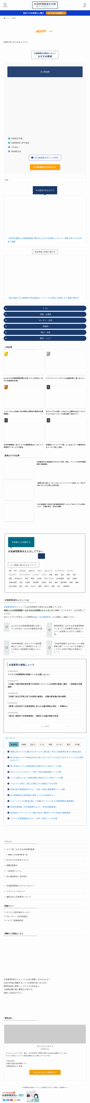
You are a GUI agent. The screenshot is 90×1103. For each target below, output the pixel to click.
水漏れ (75, 578)
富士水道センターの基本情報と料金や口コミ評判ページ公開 (35, 766)
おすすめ (22, 571)
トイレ (44, 574)
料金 (26, 578)
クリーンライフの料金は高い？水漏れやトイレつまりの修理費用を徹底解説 (42, 801)
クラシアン (13, 574)
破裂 (76, 582)
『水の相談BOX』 (44, 617)
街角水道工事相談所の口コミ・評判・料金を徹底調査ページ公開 (37, 789)
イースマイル (59, 571)
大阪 (74, 574)
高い (59, 586)
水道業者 (36, 582)
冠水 (62, 574)
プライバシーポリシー (15, 891)
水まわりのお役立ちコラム (17, 859)
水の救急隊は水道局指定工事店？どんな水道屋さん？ (32, 795)
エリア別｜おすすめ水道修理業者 (20, 849)
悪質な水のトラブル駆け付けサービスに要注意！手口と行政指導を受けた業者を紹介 (46, 751)
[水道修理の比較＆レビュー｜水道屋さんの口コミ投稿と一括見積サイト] (45, 5)
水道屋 (27, 582)
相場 (71, 582)
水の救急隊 (60, 578)
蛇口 (20, 586)
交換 (50, 574)
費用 (39, 586)
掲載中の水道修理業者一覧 (18, 854)
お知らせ (31, 571)
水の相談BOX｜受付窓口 (16, 876)
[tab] (14, 744)
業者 (32, 578)
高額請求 (66, 586)
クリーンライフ (24, 574)
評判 (26, 586)
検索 (41, 556)
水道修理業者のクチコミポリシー (20, 885)
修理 (56, 574)
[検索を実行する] (84, 179)
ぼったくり (48, 571)
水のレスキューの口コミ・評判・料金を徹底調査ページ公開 (35, 771)
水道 (20, 582)
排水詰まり (18, 578)
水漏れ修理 (13, 582)
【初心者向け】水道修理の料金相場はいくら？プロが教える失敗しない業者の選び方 (43, 297)
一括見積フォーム (13, 870)
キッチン (70, 571)
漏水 (56, 582)
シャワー (36, 574)
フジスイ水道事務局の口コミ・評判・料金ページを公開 (33, 818)
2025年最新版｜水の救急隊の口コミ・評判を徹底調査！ (34, 806)
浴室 (50, 582)
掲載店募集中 (12, 865)
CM (10, 571)
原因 (68, 574)
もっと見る (45, 726)
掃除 (10, 578)
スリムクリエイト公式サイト (45, 1072)
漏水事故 (64, 582)
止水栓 (39, 578)
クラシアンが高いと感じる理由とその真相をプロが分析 (33, 783)
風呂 (53, 586)
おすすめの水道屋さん (56, 13)
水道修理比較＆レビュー (14, 606)
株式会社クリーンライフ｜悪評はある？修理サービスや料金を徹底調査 (40, 812)
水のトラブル (48, 578)
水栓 (68, 578)
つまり (39, 571)
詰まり (33, 586)
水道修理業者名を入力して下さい (25, 551)
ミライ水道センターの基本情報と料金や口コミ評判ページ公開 (36, 777)
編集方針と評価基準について (18, 896)
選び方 (46, 586)
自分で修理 (13, 586)
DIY (15, 571)
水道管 (43, 582)
